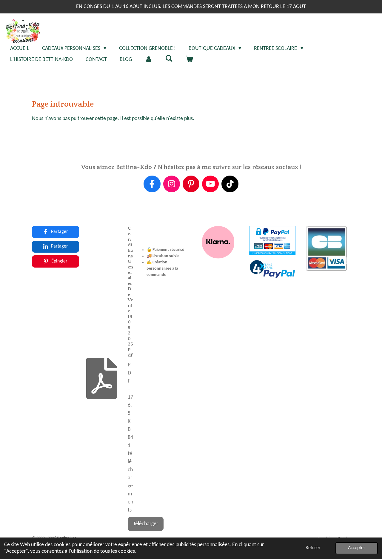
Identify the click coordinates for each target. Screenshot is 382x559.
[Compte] (148, 59)
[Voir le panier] (189, 59)
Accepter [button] (356, 548)
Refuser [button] (313, 548)
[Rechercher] (169, 59)
